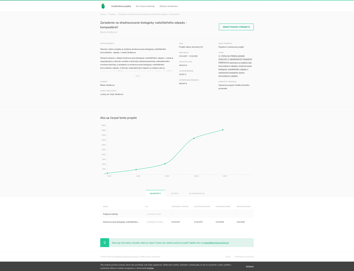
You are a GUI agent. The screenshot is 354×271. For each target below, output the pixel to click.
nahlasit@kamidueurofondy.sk (216, 242)
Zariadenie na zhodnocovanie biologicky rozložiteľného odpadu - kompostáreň (148, 14)
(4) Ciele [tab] (175, 193)
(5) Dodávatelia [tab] (196, 193)
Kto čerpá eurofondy (145, 6)
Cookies (150, 268)
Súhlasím (250, 266)
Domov (103, 14)
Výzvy (227, 256)
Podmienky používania (244, 256)
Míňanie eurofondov (169, 6)
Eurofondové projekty (121, 6)
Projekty (112, 14)
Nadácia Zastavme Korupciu (127, 256)
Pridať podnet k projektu (236, 26)
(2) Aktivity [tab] (155, 193)
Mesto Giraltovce (108, 31)
